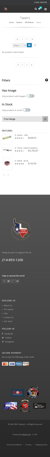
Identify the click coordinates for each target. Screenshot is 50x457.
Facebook (8, 333)
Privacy (28, 445)
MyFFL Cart (26, 434)
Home (11, 22)
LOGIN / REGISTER (40, 2)
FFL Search (8, 309)
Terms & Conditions (14, 445)
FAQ (5, 313)
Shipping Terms (41, 445)
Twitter (8, 337)
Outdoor (19, 22)
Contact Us (8, 317)
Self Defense (29, 22)
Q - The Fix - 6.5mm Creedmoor (26, 148)
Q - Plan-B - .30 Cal (21, 161)
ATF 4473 (7, 321)
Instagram (9, 341)
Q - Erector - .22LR (21, 135)
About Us (7, 305)
